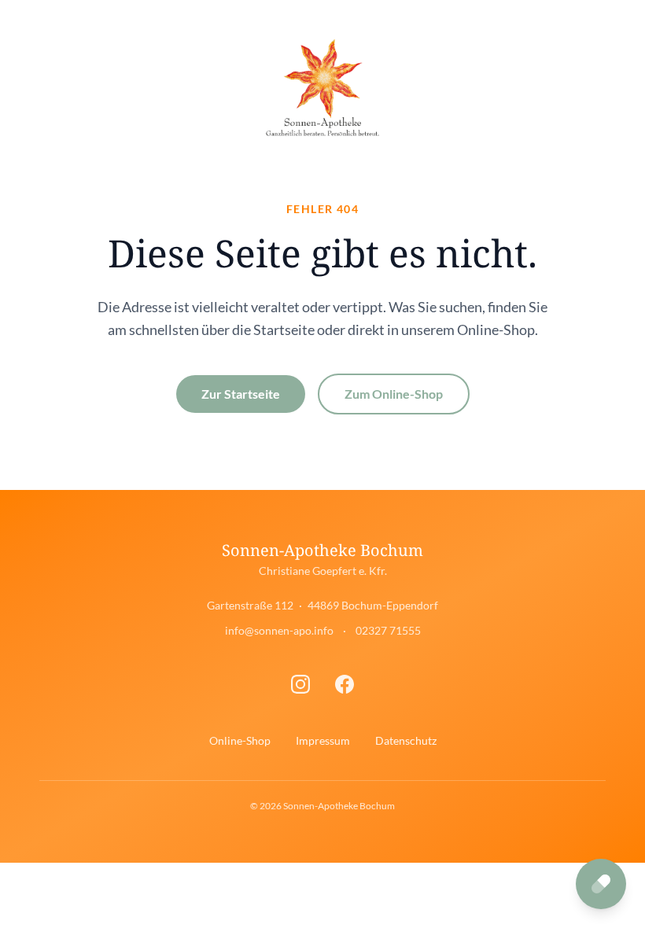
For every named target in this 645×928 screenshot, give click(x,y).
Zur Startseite (240, 393)
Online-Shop (240, 740)
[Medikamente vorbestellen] (601, 884)
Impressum (323, 740)
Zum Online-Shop (394, 393)
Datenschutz (406, 740)
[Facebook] (344, 684)
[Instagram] (300, 684)
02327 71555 (388, 630)
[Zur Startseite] (322, 88)
